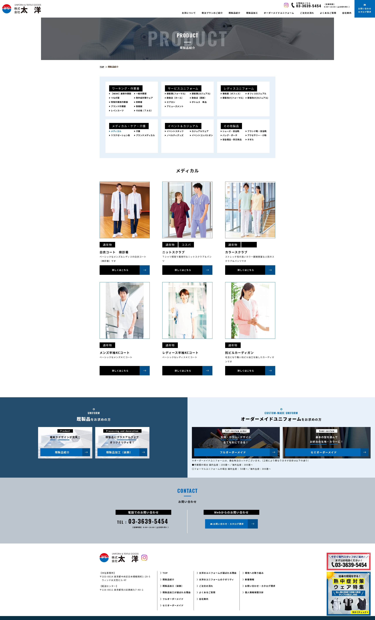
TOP (102, 66)
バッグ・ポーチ (230, 135)
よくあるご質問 (328, 12)
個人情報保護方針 (254, 592)
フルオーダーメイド (233, 452)
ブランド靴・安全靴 (257, 131)
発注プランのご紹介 (212, 12)
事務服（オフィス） (232, 93)
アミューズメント (175, 106)
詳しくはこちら (120, 269)
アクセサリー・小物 (256, 135)
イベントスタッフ (175, 131)
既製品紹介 (234, 12)
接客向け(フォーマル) (233, 97)
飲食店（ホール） (175, 97)
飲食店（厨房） (199, 97)
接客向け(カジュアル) (257, 97)
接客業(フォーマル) (176, 93)
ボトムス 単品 (199, 102)
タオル (250, 139)
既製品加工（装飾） (119, 452)
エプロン (171, 102)
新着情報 (249, 579)
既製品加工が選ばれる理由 (177, 592)
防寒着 (139, 102)
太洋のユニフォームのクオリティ (216, 579)
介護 (138, 131)
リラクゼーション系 (120, 135)
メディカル (116, 131)
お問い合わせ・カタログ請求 (260, 585)
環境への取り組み (254, 572)
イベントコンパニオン (202, 135)
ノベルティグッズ (175, 135)
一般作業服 (141, 93)
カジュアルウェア (200, 131)
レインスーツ (117, 110)
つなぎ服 (115, 97)
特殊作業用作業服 (119, 102)
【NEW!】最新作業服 (121, 93)
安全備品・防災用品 (232, 139)
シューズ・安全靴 (231, 131)
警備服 (139, 106)
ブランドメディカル (145, 135)
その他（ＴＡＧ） (144, 110)
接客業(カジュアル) (201, 93)
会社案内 (347, 12)
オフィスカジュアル (256, 93)
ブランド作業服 (118, 106)
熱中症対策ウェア (144, 97)
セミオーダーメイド (324, 452)
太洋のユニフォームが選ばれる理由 (218, 572)
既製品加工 (252, 12)
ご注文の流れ (307, 12)
